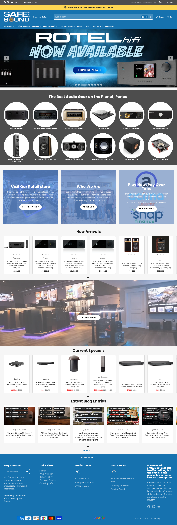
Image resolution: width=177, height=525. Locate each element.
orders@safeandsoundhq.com (144, 2)
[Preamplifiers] (160, 115)
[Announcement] (88, 7)
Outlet (79, 26)
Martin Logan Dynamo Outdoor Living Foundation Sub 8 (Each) (74, 374)
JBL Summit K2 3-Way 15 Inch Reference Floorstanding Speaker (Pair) (131, 255)
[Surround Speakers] (103, 146)
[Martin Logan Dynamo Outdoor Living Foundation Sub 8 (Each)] (65, 364)
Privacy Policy (46, 473)
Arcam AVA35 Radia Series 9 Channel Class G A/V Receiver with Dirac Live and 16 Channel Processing (45, 255)
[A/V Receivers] (17, 115)
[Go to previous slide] (6, 58)
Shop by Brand (24, 26)
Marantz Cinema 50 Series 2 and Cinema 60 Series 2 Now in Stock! (19, 424)
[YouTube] (12, 2)
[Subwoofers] (132, 146)
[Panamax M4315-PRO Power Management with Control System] (37, 364)
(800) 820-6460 (167, 2)
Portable (35, 26)
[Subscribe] (27, 471)
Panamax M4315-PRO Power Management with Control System (45, 374)
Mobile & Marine (50, 26)
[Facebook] (5, 2)
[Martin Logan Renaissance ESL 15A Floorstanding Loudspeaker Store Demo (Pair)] (92, 364)
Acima (13, 498)
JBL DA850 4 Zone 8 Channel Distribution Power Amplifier (131, 374)
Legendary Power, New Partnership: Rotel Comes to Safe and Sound (157, 424)
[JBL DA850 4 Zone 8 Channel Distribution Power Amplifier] (123, 364)
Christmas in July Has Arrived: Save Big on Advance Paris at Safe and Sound (123, 424)
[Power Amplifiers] (74, 115)
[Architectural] (160, 146)
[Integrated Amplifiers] (45, 115)
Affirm (6, 498)
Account (160, 17)
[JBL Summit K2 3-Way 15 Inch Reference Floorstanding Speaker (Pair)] (121, 245)
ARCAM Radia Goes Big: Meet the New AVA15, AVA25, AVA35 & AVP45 (54, 424)
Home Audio (9, 26)
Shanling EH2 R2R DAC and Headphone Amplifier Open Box (16, 374)
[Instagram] (8, 2)
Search (42, 470)
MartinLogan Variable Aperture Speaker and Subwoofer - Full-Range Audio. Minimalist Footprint (88, 424)
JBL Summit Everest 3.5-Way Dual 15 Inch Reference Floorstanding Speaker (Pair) (160, 255)
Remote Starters (68, 26)
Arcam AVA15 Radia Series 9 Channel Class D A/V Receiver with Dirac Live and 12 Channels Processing (103, 255)
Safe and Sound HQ (151, 518)
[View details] (30, 197)
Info (87, 26)
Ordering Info (46, 483)
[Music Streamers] (132, 115)
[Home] (17, 17)
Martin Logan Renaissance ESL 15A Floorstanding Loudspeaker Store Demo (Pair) (103, 374)
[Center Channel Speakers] (74, 146)
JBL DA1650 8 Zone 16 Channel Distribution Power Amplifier (160, 374)
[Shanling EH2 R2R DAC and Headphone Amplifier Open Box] (6, 364)
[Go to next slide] (170, 58)
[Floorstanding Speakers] (17, 147)
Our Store (97, 26)
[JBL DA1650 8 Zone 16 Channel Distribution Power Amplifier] (152, 364)
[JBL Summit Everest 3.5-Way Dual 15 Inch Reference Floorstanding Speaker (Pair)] (150, 245)
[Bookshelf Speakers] (45, 146)
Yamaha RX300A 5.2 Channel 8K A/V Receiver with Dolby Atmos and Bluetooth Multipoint (16, 255)
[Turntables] (103, 115)
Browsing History (40, 17)
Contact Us (109, 26)
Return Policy (45, 476)
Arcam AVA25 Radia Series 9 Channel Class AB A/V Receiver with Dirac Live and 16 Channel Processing (74, 255)
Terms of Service (47, 480)
